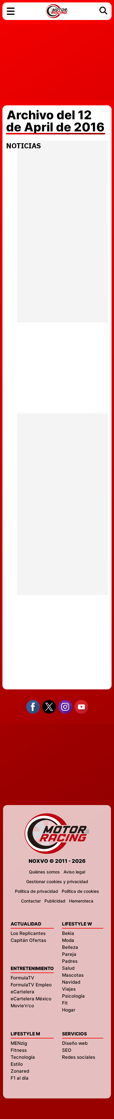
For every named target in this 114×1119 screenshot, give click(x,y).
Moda (68, 940)
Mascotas (73, 975)
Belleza (70, 947)
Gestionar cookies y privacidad (57, 881)
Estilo (17, 1064)
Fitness (19, 1050)
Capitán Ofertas (28, 940)
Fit (65, 1003)
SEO (66, 1050)
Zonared (20, 1071)
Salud (68, 968)
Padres (70, 961)
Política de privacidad (36, 891)
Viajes (69, 989)
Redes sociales (78, 1057)
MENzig (19, 1043)
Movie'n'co (22, 1005)
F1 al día (20, 1078)
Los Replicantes (28, 933)
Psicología (73, 996)
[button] (11, 11)
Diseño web (75, 1043)
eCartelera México (31, 999)
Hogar (68, 1010)
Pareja (69, 954)
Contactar (31, 900)
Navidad (71, 982)
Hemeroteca (81, 900)
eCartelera (22, 992)
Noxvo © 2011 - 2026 (57, 861)
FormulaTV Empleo (31, 985)
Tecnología (23, 1057)
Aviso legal (74, 871)
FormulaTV (22, 978)
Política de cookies (80, 891)
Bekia (68, 933)
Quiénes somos (44, 871)
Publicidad (54, 900)
